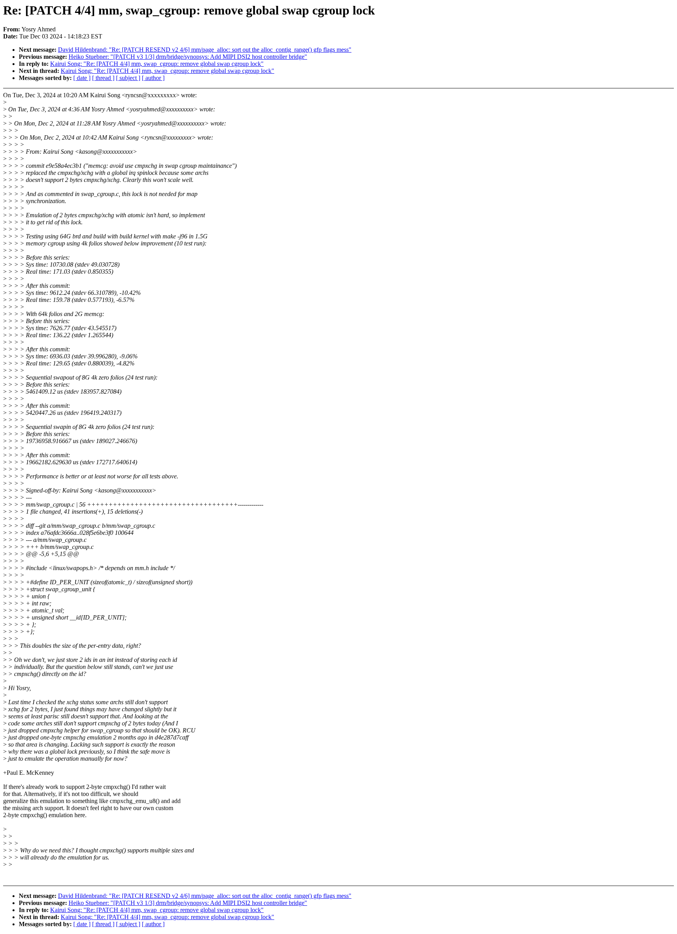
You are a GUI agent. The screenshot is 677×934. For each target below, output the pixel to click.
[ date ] (82, 78)
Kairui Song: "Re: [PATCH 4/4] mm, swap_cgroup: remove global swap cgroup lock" (157, 63)
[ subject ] (128, 78)
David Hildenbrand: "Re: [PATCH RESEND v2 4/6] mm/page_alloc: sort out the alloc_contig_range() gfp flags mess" (204, 49)
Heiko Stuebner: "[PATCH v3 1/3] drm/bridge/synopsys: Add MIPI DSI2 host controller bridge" (188, 56)
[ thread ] (103, 78)
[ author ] (153, 78)
